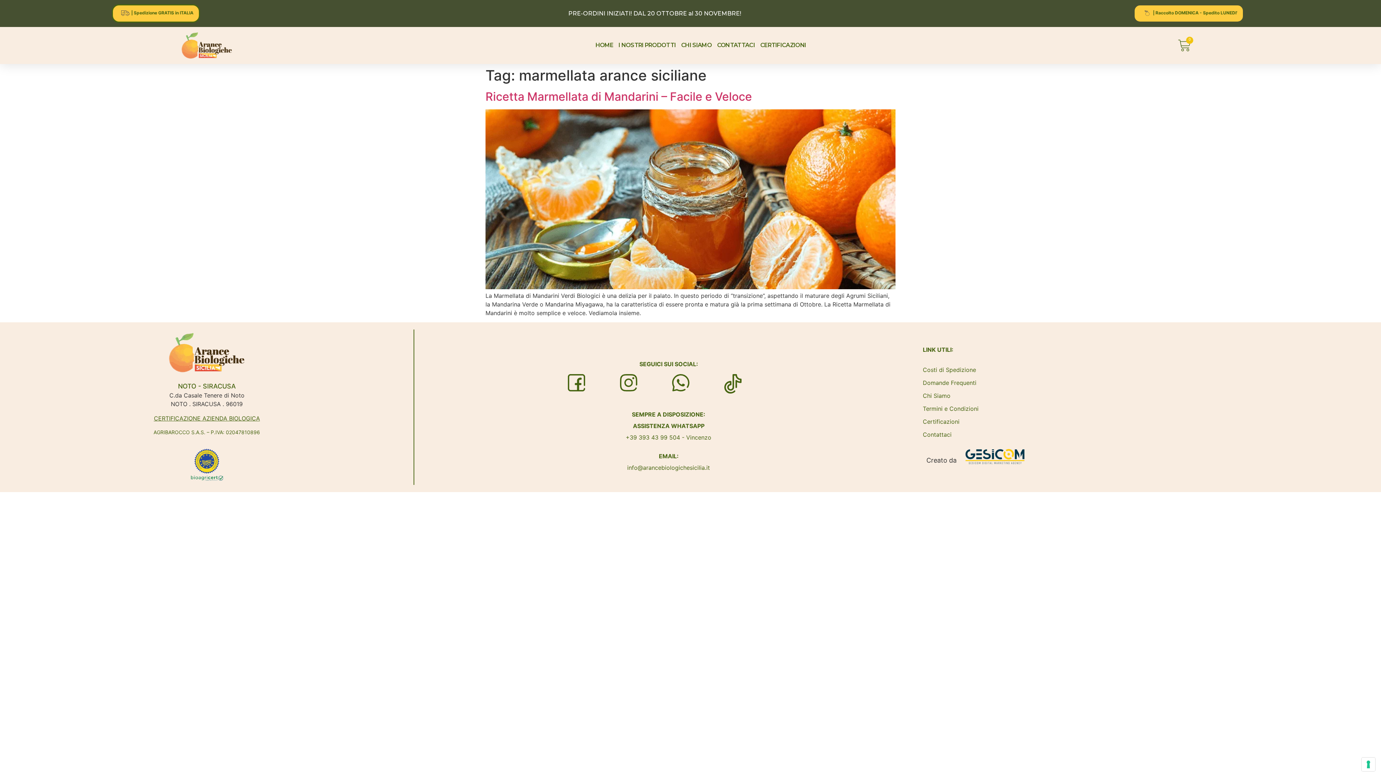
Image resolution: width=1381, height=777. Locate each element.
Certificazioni (941, 421)
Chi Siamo (937, 395)
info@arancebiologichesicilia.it (668, 467)
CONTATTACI (736, 45)
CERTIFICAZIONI (783, 45)
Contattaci (937, 434)
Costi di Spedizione (949, 369)
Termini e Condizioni (951, 408)
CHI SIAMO (696, 45)
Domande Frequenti (949, 382)
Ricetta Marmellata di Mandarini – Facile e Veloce (619, 97)
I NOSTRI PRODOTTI (647, 45)
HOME (604, 45)
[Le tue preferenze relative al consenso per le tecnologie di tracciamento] (1368, 764)
